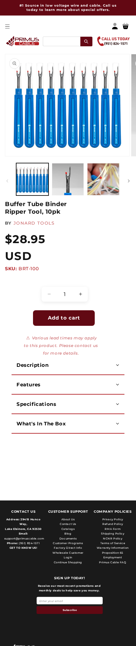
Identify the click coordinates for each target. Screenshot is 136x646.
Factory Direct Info (68, 547)
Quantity (18, 280)
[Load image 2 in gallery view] (68, 179)
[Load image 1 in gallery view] (32, 179)
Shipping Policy (112, 533)
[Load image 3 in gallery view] (103, 179)
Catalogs (68, 529)
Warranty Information (113, 547)
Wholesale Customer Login (68, 555)
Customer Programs (68, 543)
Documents (68, 538)
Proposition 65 (112, 552)
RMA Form (112, 529)
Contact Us (68, 524)
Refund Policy (112, 524)
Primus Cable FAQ (112, 562)
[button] (7, 26)
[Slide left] (7, 181)
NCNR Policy (112, 538)
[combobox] (67, 41)
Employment (112, 557)
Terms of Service (112, 543)
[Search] (86, 41)
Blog (67, 533)
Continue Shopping (68, 562)
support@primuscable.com (23, 538)
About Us (68, 519)
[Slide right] (128, 181)
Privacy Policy (112, 519)
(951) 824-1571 (29, 543)
